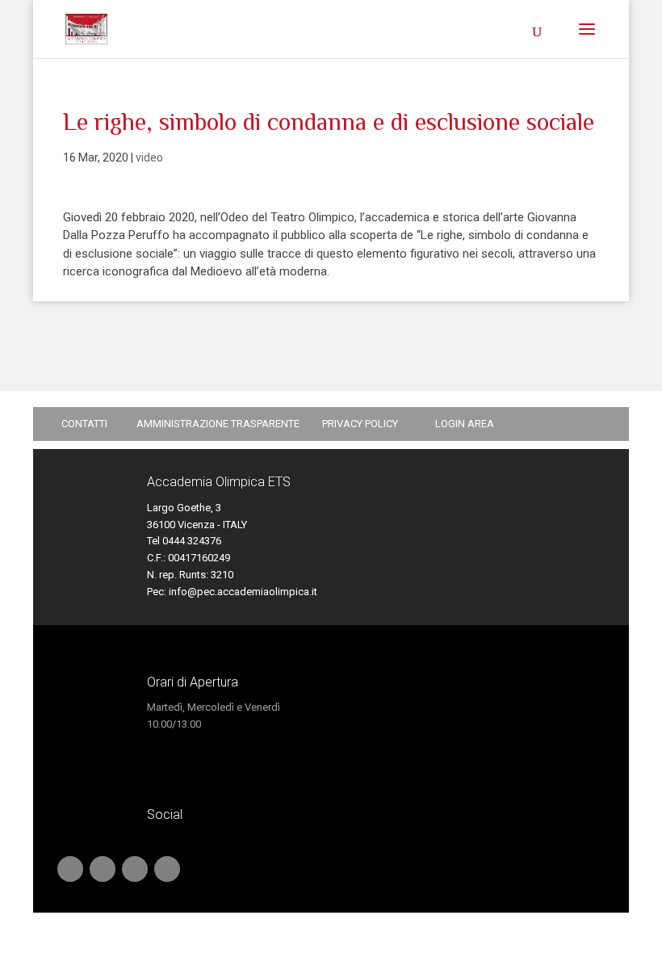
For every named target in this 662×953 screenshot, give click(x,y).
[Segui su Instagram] (167, 869)
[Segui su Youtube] (70, 869)
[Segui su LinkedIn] (102, 869)
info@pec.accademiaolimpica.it (243, 592)
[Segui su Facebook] (135, 869)
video (149, 157)
